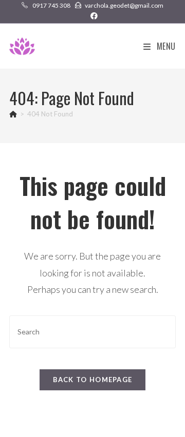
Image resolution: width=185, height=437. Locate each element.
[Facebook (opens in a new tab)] (92, 16)
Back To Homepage (93, 379)
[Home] (13, 114)
